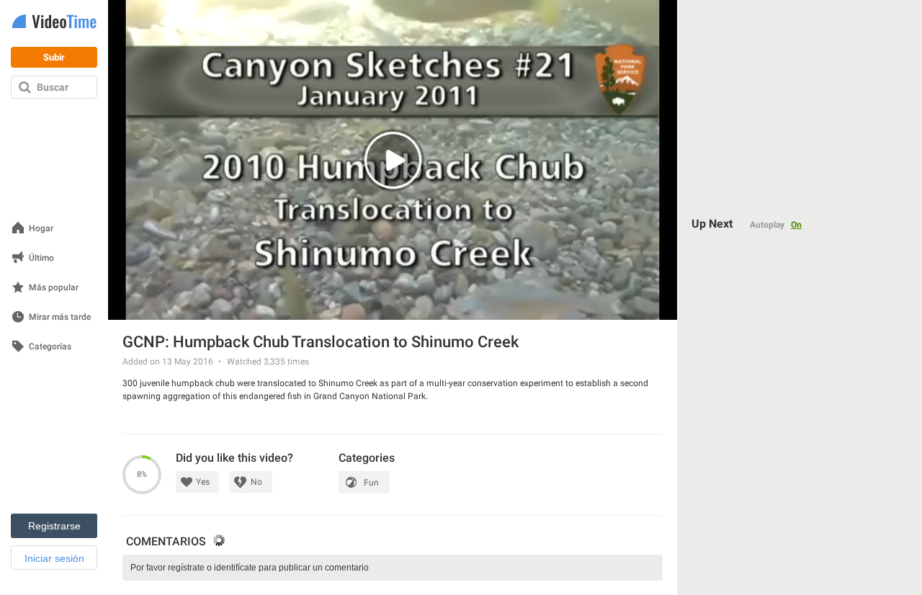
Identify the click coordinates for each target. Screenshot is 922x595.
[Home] (54, 22)
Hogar (41, 228)
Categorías (50, 347)
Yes (203, 482)
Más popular (54, 287)
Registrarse (54, 526)
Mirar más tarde (60, 317)
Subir (54, 57)
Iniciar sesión (54, 558)
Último (41, 258)
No (256, 482)
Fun (371, 483)
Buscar (52, 87)
